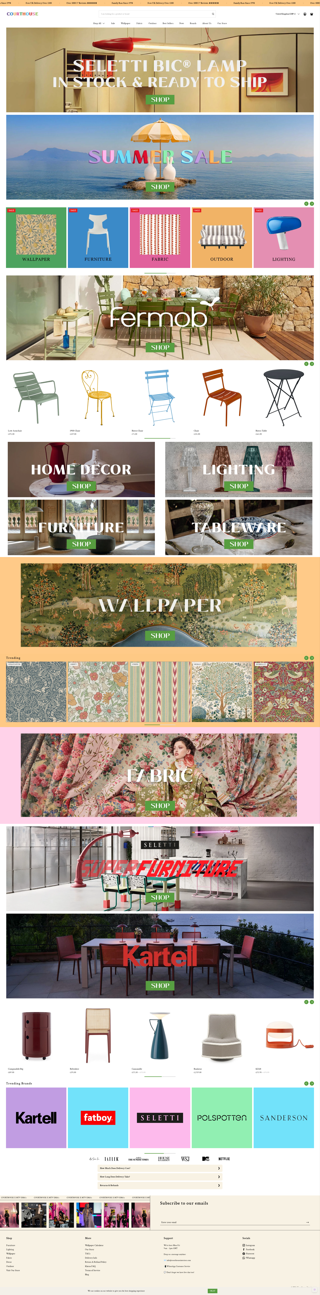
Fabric (139, 23)
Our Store (222, 23)
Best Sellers (168, 23)
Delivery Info (91, 1257)
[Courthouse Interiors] (22, 14)
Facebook (250, 1249)
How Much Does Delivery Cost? (115, 1168)
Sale (113, 23)
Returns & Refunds (109, 1185)
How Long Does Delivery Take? (115, 1176)
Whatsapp (250, 1257)
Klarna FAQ (90, 1266)
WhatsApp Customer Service (178, 1266)
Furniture (10, 1245)
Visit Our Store (13, 1270)
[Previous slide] (306, 204)
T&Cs (87, 1253)
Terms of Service (92, 1270)
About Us (206, 23)
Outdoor (152, 23)
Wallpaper (125, 23)
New (181, 23)
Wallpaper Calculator (94, 1245)
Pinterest (250, 1253)
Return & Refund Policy (95, 1262)
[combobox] (157, 14)
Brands (193, 23)
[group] (36, 237)
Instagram (250, 1245)
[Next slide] (312, 204)
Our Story (89, 1249)
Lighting (10, 1249)
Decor (9, 1262)
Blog (87, 1274)
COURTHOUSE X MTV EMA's (20, 1198)
